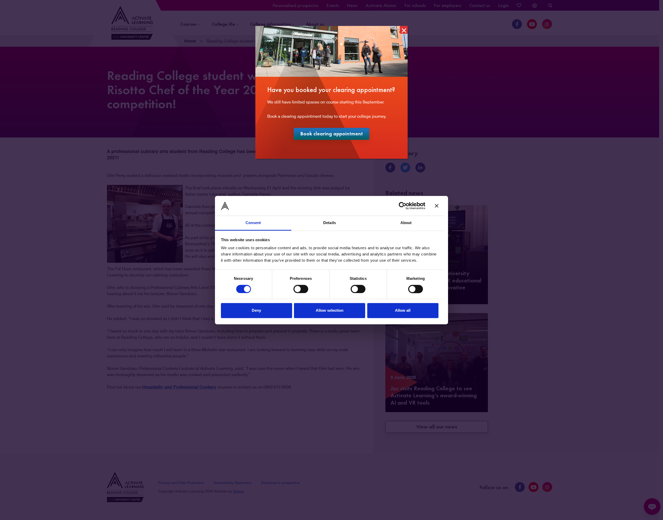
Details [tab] (329, 223)
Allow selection (329, 310)
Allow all (402, 310)
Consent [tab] (253, 223)
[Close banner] (436, 205)
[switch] (300, 289)
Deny (256, 310)
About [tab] (406, 223)
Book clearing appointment (334, 135)
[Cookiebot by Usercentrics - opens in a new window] (402, 206)
